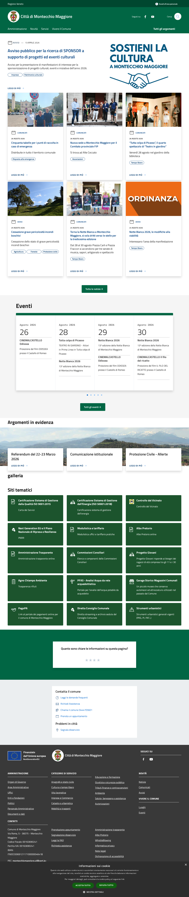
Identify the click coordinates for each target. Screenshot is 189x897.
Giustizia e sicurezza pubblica (109, 782)
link (122, 879)
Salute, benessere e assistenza (110, 798)
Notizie (142, 782)
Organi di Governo (17, 782)
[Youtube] (151, 16)
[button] (94, 891)
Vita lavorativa (58, 792)
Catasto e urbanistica (62, 803)
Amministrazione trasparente (110, 829)
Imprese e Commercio (62, 798)
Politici (11, 803)
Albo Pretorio (101, 835)
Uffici (10, 792)
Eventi (142, 812)
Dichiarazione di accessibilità (109, 856)
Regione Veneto (15, 4)
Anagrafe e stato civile (62, 782)
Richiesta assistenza (61, 845)
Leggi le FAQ (57, 840)
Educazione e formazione (107, 777)
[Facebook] (144, 16)
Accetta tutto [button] (83, 885)
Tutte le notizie (93, 289)
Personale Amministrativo (21, 808)
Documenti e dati (16, 814)
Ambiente (100, 793)
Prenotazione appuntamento (65, 829)
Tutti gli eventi (91, 407)
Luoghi (142, 807)
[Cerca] (177, 16)
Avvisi (16, 42)
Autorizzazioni (102, 803)
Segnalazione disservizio (63, 835)
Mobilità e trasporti (61, 808)
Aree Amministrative (18, 787)
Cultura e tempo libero (62, 787)
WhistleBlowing (103, 840)
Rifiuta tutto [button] (106, 885)
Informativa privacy (105, 845)
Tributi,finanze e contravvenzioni (111, 787)
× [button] (186, 865)
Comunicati (22, 132)
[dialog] (94, 879)
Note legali (100, 851)
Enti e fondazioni (16, 798)
